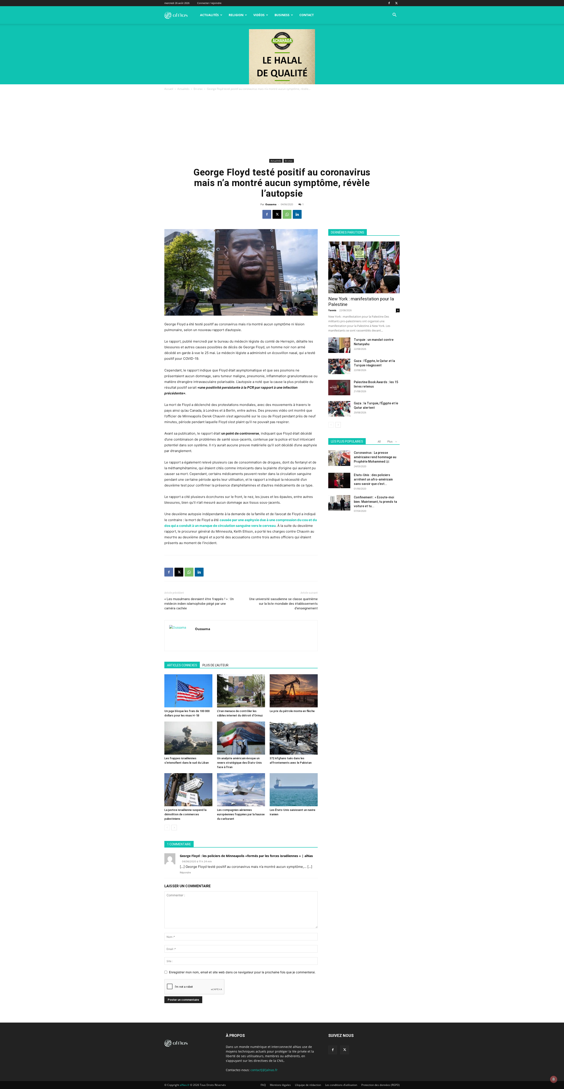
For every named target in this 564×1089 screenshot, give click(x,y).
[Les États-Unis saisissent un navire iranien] (294, 789)
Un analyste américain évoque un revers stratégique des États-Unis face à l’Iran (239, 763)
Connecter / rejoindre (209, 3)
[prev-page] (167, 827)
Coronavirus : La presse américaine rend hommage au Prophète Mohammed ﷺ (375, 457)
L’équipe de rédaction (308, 1085)
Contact (306, 15)
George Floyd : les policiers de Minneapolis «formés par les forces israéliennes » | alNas (246, 856)
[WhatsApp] (287, 214)
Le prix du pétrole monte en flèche (292, 711)
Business (282, 15)
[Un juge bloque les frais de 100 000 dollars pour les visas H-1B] (188, 690)
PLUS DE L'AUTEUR (215, 665)
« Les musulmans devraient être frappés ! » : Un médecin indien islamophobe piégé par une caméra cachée (199, 603)
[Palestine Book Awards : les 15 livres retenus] (339, 387)
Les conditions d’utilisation (341, 1085)
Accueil (168, 89)
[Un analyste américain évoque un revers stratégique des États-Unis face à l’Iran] (241, 738)
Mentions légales (280, 1085)
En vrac (198, 89)
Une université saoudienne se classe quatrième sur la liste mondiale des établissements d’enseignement (283, 603)
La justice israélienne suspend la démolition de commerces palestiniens (185, 814)
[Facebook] (389, 3)
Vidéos (259, 15)
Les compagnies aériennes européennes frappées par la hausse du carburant (241, 814)
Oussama (270, 204)
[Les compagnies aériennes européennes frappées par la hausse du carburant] (241, 789)
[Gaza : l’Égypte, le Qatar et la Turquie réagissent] (339, 366)
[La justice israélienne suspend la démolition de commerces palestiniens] (188, 789)
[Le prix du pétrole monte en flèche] (294, 690)
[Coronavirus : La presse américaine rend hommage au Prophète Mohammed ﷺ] (339, 458)
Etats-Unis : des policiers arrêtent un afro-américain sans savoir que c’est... (373, 479)
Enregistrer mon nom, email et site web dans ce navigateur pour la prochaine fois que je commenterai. (242, 972)
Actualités (209, 15)
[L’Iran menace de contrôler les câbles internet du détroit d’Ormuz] (241, 690)
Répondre (185, 872)
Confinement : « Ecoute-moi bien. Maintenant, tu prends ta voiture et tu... (375, 502)
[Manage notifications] (553, 1079)
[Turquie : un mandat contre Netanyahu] (339, 345)
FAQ (263, 1085)
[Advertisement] (282, 124)
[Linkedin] (297, 214)
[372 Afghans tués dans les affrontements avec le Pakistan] (294, 738)
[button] (394, 15)
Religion (236, 15)
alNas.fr (184, 1085)
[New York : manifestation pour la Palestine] (364, 267)
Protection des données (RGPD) (380, 1085)
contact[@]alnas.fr (264, 1070)
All (379, 441)
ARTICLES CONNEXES (182, 665)
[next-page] (174, 827)
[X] (396, 3)
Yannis (332, 310)
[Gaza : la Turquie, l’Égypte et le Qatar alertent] (339, 408)
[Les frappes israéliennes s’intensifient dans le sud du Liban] (188, 738)
